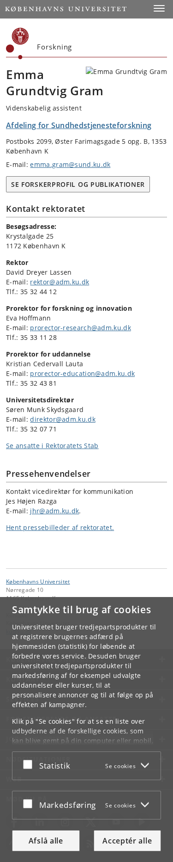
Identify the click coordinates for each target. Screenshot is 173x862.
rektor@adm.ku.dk (59, 281)
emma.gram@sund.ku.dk (70, 164)
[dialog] (86, 729)
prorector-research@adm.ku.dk (80, 327)
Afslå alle (46, 841)
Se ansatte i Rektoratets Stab (52, 445)
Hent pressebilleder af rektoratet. (60, 527)
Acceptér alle (127, 841)
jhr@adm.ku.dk (54, 510)
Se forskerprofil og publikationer (78, 184)
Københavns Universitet (38, 581)
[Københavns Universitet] (17, 43)
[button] (159, 8)
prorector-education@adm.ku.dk (82, 373)
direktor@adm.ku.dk (62, 419)
